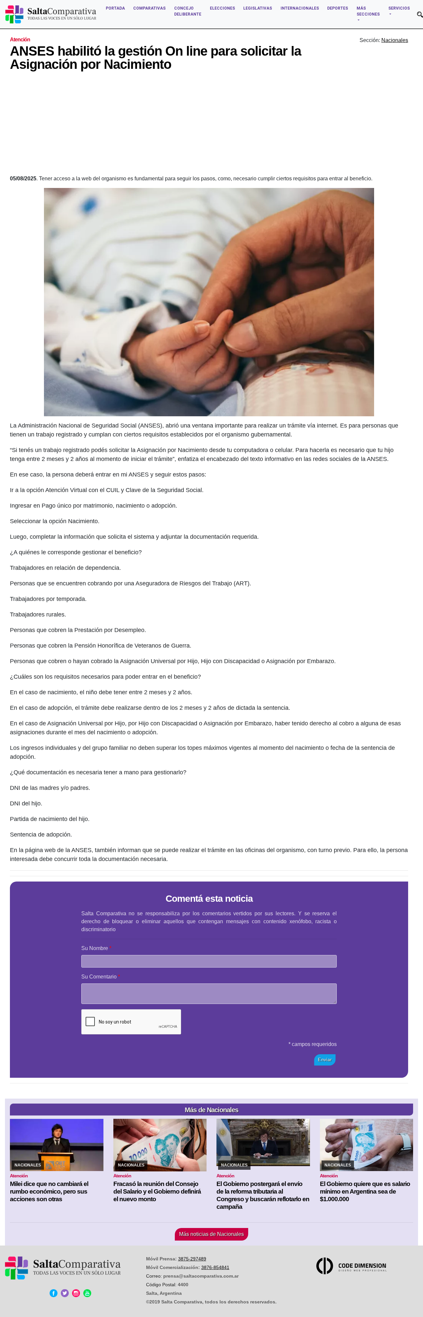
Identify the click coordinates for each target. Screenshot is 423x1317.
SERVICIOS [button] (399, 8)
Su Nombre (94, 948)
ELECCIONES (222, 8)
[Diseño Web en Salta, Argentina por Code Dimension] (352, 1266)
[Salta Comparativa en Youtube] (87, 1293)
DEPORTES (337, 8)
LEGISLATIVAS (257, 8)
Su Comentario (99, 976)
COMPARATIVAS (149, 8)
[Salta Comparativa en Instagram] (76, 1293)
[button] (420, 14)
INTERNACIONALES (300, 8)
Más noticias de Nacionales (211, 1234)
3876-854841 (215, 1267)
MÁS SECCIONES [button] (368, 11)
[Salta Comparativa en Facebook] (54, 1293)
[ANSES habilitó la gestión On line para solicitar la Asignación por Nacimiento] (209, 302)
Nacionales (394, 40)
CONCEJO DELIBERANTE (187, 11)
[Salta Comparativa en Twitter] (65, 1293)
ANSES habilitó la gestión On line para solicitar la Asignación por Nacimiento (155, 57)
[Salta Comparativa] (50, 14)
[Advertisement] (209, 125)
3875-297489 (192, 1258)
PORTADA (115, 8)
